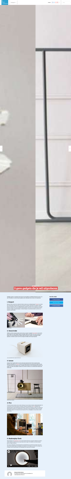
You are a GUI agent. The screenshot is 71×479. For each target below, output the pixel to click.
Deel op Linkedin (57, 305)
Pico (34, 406)
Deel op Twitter (57, 302)
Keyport (37, 304)
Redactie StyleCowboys (19, 472)
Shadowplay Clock (17, 440)
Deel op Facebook (57, 299)
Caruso (17, 364)
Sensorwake (34, 333)
